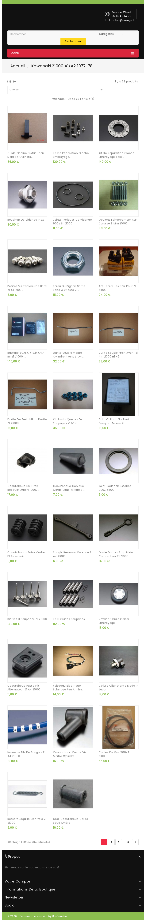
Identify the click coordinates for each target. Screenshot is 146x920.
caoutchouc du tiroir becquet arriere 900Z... (23, 488)
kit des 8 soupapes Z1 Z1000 (27, 619)
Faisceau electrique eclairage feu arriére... (68, 687)
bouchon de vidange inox (25, 220)
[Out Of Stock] (23, 145)
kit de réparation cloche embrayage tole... (116, 155)
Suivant (135, 842)
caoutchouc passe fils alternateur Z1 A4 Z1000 (24, 687)
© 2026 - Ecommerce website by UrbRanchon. (38, 916)
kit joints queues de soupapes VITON (68, 421)
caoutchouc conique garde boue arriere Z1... (69, 488)
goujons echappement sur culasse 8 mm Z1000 (118, 221)
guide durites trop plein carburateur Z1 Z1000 (116, 554)
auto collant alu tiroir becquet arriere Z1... (114, 421)
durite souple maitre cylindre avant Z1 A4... (68, 354)
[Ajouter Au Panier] (68, 145)
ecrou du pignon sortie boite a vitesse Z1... (69, 288)
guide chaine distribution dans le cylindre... (25, 155)
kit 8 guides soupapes (69, 619)
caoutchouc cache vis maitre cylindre (69, 754)
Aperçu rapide (31, 145)
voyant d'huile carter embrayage (114, 621)
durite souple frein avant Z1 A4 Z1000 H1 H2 (118, 354)
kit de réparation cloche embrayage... (71, 155)
